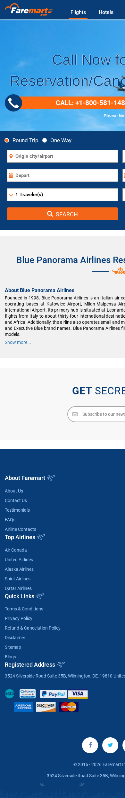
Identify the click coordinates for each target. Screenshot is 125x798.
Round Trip (25, 140)
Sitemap (13, 647)
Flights (78, 12)
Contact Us (16, 500)
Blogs (10, 656)
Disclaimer (15, 637)
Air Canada (16, 550)
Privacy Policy (18, 618)
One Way (60, 140)
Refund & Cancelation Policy (33, 628)
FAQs (10, 519)
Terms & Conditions (24, 608)
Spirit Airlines (17, 578)
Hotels (106, 12)
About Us (14, 490)
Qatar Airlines (18, 588)
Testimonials (17, 510)
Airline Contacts (20, 529)
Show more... (18, 342)
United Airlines (19, 559)
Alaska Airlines (19, 569)
